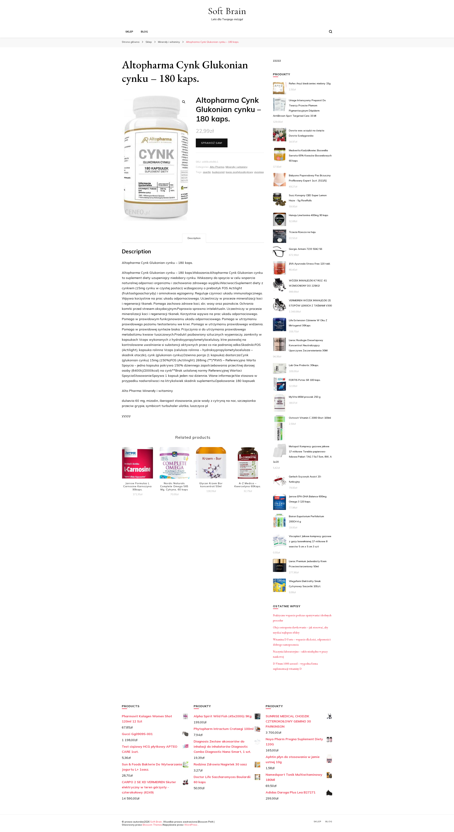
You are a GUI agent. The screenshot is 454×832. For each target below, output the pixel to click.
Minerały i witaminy (236, 166)
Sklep (129, 31)
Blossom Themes (152, 824)
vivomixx (259, 172)
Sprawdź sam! (211, 143)
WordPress (190, 824)
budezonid (218, 172)
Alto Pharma (217, 166)
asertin (207, 172)
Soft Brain (227, 11)
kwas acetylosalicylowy (239, 172)
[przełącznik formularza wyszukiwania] (330, 31)
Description (194, 238)
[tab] (194, 238)
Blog (144, 31)
